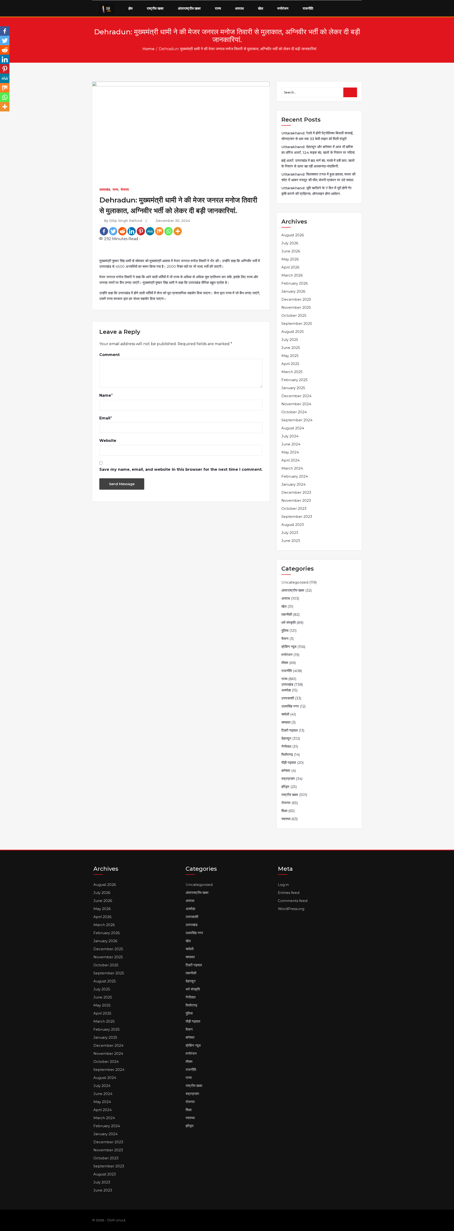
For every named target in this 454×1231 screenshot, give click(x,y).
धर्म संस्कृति (288, 622)
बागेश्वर (285, 770)
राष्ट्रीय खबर (155, 8)
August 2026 (292, 235)
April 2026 (290, 267)
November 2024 (296, 404)
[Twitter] (113, 231)
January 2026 (293, 291)
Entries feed (288, 892)
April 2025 (290, 363)
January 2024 (293, 484)
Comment (109, 354)
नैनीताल (286, 746)
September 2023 (296, 516)
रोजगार (125, 189)
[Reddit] (122, 231)
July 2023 (289, 532)
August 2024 (292, 428)
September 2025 (296, 323)
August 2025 (292, 331)
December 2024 (296, 396)
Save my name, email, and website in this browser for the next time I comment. (180, 469)
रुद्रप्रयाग (288, 778)
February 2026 (294, 283)
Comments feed (292, 900)
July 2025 (289, 339)
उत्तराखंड (104, 189)
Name (105, 395)
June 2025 (290, 347)
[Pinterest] (141, 231)
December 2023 (296, 492)
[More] (178, 231)
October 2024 (294, 412)
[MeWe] (150, 231)
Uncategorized (294, 582)
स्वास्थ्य (285, 819)
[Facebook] (104, 231)
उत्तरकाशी (287, 698)
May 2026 (290, 259)
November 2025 (296, 307)
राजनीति (308, 8)
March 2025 (292, 371)
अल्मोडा (286, 690)
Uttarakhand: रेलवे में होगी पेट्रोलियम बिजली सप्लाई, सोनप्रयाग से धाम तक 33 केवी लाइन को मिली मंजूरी (317, 136)
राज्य (218, 8)
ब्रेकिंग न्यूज (289, 646)
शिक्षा (284, 811)
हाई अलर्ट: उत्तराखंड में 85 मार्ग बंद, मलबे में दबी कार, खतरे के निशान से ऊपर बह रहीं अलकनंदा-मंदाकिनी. (318, 163)
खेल (260, 8)
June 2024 (290, 444)
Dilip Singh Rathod (125, 221)
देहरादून (286, 738)
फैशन (284, 638)
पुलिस (284, 630)
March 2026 (292, 275)
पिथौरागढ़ (287, 754)
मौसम (284, 662)
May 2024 (290, 452)
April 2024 (290, 460)
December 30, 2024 (173, 221)
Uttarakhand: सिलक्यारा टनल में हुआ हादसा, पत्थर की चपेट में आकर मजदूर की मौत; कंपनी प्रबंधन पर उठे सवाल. (318, 177)
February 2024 (294, 476)
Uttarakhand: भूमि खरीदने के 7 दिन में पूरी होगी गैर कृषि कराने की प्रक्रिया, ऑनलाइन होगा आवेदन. (316, 191)
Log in (283, 884)
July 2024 (289, 436)
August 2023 (292, 524)
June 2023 (290, 540)
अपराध (239, 8)
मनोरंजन (282, 8)
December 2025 (296, 299)
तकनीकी (286, 614)
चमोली (285, 714)
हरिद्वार (285, 786)
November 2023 (296, 500)
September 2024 (296, 420)
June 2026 (290, 251)
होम (130, 8)
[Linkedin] (131, 231)
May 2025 (290, 355)
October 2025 (293, 315)
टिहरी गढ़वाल (289, 730)
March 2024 (292, 468)
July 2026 (289, 243)
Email (104, 418)
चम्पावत (285, 722)
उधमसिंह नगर (290, 706)
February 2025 (294, 380)
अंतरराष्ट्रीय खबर (189, 8)
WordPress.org (291, 908)
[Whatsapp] (168, 231)
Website (107, 440)
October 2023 (293, 508)
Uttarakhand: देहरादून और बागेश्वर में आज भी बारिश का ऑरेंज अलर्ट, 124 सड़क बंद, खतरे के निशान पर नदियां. (318, 150)
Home (148, 49)
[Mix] (159, 231)
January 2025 (293, 388)
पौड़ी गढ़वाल (288, 762)
